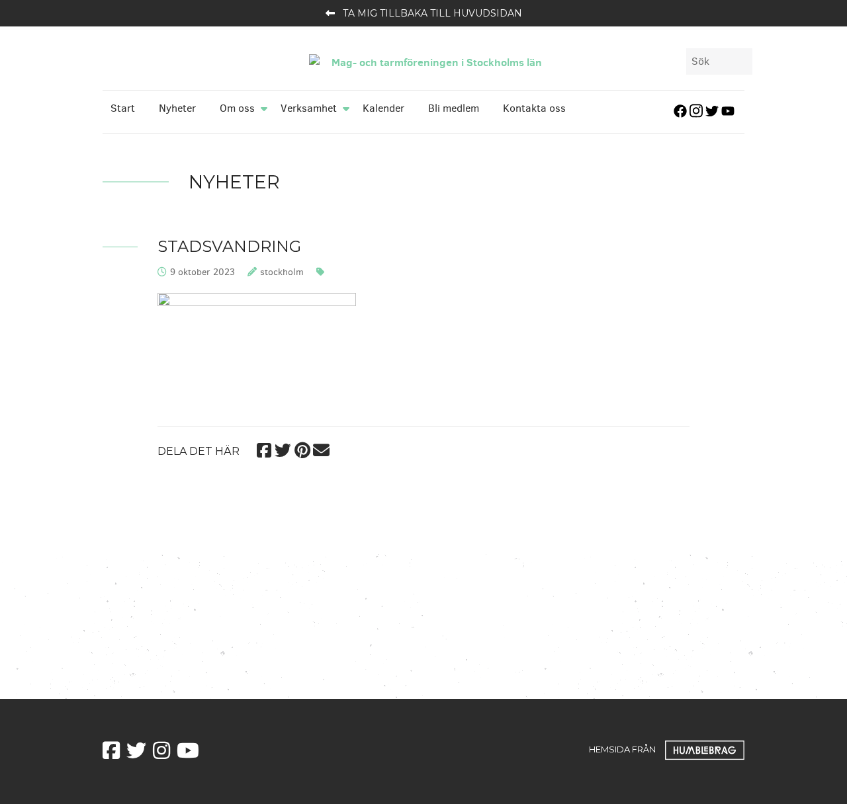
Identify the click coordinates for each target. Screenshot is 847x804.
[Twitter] (283, 448)
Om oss (237, 108)
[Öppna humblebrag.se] (704, 748)
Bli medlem (453, 108)
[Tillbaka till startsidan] (431, 61)
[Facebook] (263, 448)
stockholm (282, 272)
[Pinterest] (302, 448)
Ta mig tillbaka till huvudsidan (432, 13)
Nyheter (177, 108)
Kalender (383, 108)
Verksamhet (309, 108)
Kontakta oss (534, 108)
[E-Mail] (321, 448)
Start (123, 108)
